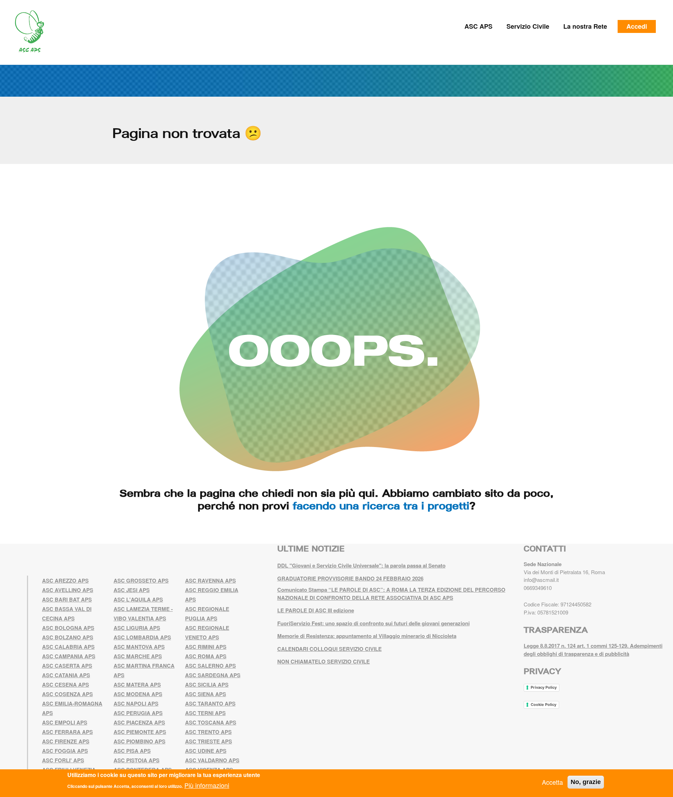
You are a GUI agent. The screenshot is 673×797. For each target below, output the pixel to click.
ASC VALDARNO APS (212, 760)
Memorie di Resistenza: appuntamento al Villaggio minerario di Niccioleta (366, 636)
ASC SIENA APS (205, 694)
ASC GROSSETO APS (141, 580)
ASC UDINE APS (205, 751)
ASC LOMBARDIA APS (142, 637)
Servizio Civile (528, 26)
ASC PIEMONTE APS (140, 732)
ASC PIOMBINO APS (139, 741)
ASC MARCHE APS (138, 656)
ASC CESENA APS (65, 684)
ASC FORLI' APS (63, 760)
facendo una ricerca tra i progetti (381, 505)
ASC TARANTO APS (210, 703)
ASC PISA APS (132, 751)
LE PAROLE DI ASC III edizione (315, 610)
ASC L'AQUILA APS (138, 599)
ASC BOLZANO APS (67, 637)
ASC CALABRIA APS (68, 647)
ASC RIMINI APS (205, 647)
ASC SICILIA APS (207, 684)
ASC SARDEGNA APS (212, 675)
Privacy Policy (544, 687)
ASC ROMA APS (205, 656)
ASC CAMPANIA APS (68, 656)
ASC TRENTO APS (208, 732)
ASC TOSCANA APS (210, 722)
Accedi (636, 26)
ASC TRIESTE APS (208, 741)
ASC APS (478, 26)
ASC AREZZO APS (65, 580)
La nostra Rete (585, 26)
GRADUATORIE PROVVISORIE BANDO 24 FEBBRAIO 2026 (350, 578)
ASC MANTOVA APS (139, 647)
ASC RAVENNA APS (210, 580)
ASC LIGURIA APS (137, 628)
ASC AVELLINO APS (67, 590)
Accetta (552, 781)
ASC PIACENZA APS (139, 722)
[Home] (32, 31)
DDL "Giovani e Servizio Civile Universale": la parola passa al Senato (361, 565)
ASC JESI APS (132, 590)
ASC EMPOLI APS (64, 722)
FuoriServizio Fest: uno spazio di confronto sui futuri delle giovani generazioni (373, 623)
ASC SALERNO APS (210, 665)
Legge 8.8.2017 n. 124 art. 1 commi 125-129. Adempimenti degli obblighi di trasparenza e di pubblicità (593, 650)
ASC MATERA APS (137, 684)
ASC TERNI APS (205, 713)
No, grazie (586, 781)
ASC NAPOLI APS (136, 703)
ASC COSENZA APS (67, 694)
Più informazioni (206, 785)
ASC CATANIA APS (66, 675)
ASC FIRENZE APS (65, 741)
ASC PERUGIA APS (138, 713)
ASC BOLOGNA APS (68, 628)
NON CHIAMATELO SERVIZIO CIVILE (323, 661)
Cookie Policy (543, 704)
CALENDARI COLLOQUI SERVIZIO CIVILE (329, 649)
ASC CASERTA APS (67, 665)
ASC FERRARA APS (67, 732)
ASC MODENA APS (138, 694)
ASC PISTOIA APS (136, 760)
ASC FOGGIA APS (65, 751)
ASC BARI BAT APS (67, 599)
